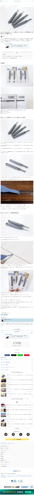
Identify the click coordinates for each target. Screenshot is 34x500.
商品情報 (4, 54)
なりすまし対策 (30, 476)
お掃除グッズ (20, 142)
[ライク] (33, 1)
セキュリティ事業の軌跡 (3, 477)
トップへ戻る (16, 349)
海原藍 (32, 377)
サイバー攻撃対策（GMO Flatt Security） (23, 476)
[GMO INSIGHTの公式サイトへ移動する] (17, 470)
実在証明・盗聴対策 (3, 476)
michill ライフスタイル (30, 391)
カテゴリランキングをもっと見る (17, 398)
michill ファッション (30, 407)
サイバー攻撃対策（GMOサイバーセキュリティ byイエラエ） (12, 476)
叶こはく (32, 421)
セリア (7, 113)
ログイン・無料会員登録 (17, 439)
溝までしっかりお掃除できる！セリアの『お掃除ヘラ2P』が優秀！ (12, 56)
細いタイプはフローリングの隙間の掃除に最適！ (10, 58)
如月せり (3, 36)
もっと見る (17, 428)
